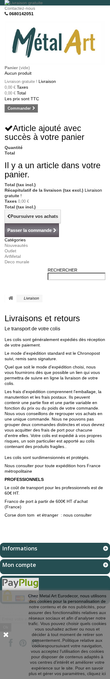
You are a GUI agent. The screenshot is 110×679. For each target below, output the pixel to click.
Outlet (10, 250)
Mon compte (19, 564)
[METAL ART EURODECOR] (55, 43)
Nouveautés (16, 245)
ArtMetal (13, 256)
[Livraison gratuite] (55, 2)
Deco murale (17, 261)
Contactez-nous (20, 8)
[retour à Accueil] (10, 298)
